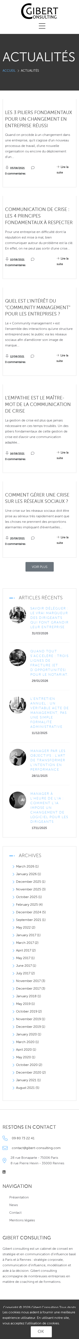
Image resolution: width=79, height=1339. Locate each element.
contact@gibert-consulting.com (36, 1148)
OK (41, 1332)
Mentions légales (22, 1220)
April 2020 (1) (26, 1050)
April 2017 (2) (26, 950)
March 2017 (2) (27, 943)
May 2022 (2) (25, 927)
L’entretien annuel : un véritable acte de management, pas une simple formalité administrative (49, 713)
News (13, 1205)
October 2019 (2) (29, 1011)
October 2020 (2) (29, 1065)
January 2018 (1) (28, 996)
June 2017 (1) (26, 966)
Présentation (19, 1197)
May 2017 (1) (25, 958)
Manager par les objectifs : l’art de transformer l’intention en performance (48, 760)
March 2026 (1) (27, 866)
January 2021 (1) (28, 1080)
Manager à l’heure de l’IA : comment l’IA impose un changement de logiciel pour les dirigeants (49, 808)
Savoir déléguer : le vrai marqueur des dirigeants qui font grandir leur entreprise (49, 618)
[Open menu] (42, 26)
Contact (15, 1213)
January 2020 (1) (28, 1034)
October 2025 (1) (29, 897)
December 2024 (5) (31, 912)
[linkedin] (6, 1172)
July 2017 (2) (25, 973)
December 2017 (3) (30, 988)
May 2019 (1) (25, 1004)
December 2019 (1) (30, 1027)
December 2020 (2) (31, 1072)
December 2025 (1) (30, 882)
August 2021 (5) (27, 1088)
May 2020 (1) (25, 1057)
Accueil (9, 70)
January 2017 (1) (28, 935)
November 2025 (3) (31, 889)
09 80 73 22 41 (23, 1138)
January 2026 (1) (28, 874)
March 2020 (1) (27, 1042)
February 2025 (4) (29, 905)
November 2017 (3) (30, 981)
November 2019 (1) (30, 1019)
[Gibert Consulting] (39, 11)
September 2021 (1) (31, 920)
